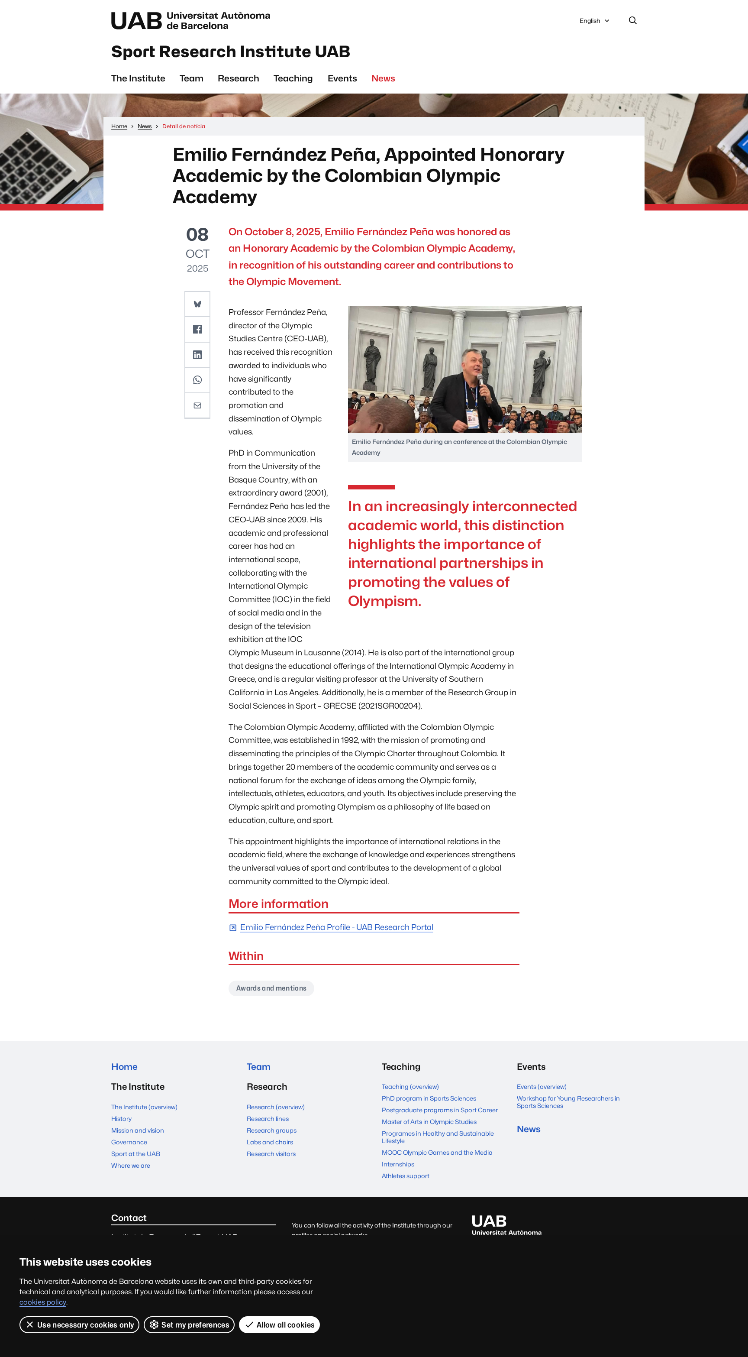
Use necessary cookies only (85, 1324)
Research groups (272, 1130)
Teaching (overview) (410, 1086)
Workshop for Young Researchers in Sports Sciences (568, 1102)
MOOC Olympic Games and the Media (437, 1152)
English (589, 23)
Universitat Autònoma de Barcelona (193, 21)
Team (191, 78)
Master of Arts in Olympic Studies (429, 1121)
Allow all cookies (286, 1324)
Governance (129, 1142)
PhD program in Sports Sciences (429, 1098)
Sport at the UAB (135, 1153)
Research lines (268, 1118)
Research (238, 78)
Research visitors (271, 1153)
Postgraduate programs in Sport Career (440, 1110)
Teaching (293, 78)
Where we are (130, 1165)
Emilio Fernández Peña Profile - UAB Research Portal (336, 928)
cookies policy (42, 1302)
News (383, 78)
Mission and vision (137, 1130)
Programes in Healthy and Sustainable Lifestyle (438, 1137)
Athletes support (405, 1175)
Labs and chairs (270, 1142)
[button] (197, 304)
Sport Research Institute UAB (230, 51)
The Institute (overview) (144, 1107)
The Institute (138, 78)
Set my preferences (195, 1324)
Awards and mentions (271, 988)
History (121, 1118)
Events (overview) (542, 1086)
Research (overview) (276, 1107)
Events (342, 78)
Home (124, 1066)
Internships (398, 1164)
